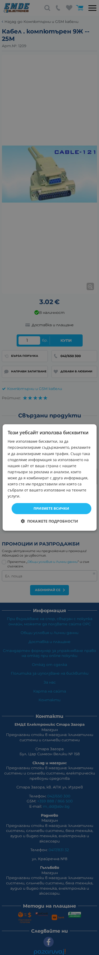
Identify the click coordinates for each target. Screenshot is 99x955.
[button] (49, 521)
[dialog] (49, 477)
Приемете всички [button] (51, 508)
